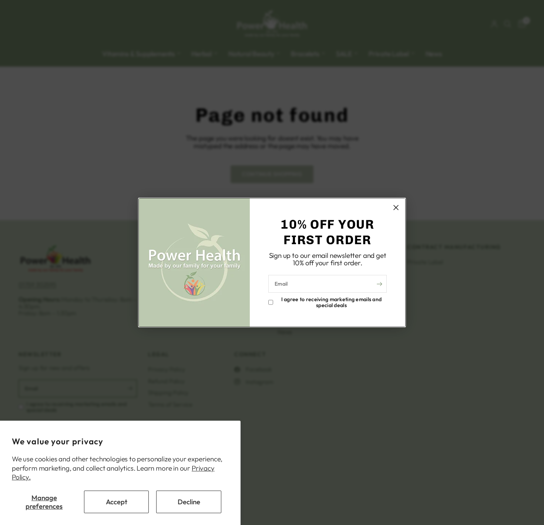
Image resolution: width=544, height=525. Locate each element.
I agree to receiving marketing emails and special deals (331, 302)
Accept (116, 501)
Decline (189, 501)
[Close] (396, 207)
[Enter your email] (379, 284)
